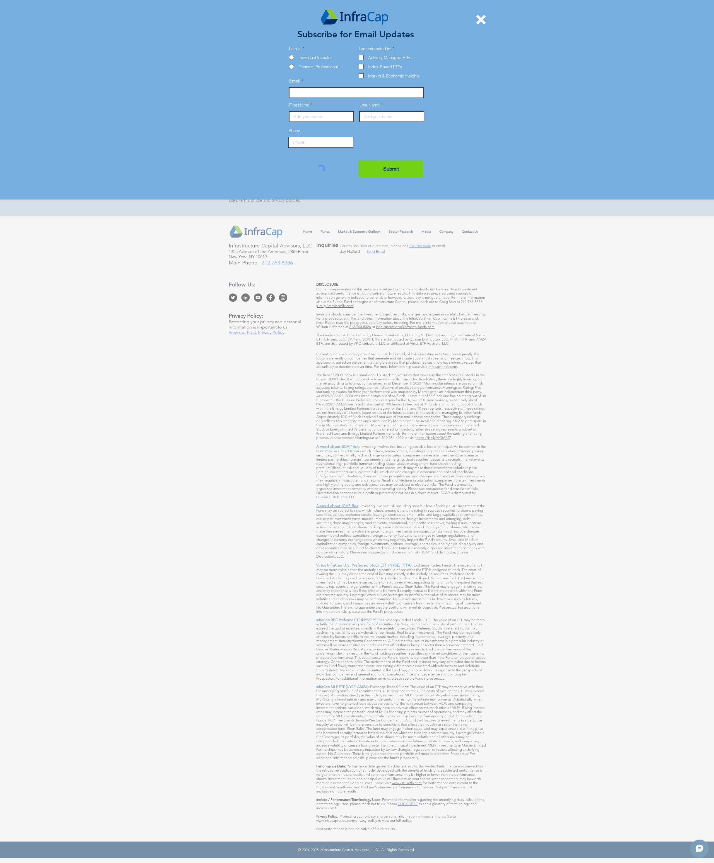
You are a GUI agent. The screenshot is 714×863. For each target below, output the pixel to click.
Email (294, 81)
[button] (481, 20)
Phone (294, 130)
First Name (299, 105)
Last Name (370, 105)
